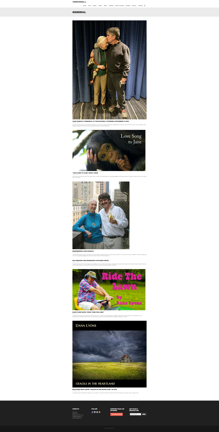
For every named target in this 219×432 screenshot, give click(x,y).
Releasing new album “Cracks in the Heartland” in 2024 (94, 389)
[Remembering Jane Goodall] (100, 215)
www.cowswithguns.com (77, 418)
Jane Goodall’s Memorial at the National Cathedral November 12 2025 (100, 121)
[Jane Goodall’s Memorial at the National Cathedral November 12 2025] (109, 69)
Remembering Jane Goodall (83, 251)
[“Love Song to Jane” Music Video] (108, 150)
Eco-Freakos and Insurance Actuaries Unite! (90, 260)
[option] (109, 354)
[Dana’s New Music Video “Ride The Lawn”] (108, 289)
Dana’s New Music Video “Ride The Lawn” (88, 312)
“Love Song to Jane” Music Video (85, 173)
